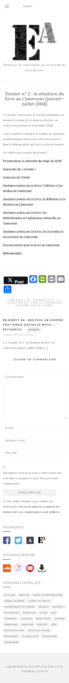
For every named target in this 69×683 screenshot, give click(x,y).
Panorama (11, 624)
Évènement (11, 642)
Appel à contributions (47, 595)
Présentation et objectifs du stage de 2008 (32, 161)
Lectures (26, 618)
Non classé (43, 618)
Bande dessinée (14, 601)
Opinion (60, 618)
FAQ (53, 612)
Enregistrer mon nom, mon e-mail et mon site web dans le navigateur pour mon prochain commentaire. (32, 478)
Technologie (30, 636)
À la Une (9, 595)
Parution (27, 624)
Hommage (10, 618)
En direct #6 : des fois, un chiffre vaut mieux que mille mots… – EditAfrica (33, 325)
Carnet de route (39, 601)
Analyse (24, 595)
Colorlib (58, 666)
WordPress (42, 671)
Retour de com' (14, 630)
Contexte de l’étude (16, 177)
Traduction (49, 636)
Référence (11, 636)
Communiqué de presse (19, 607)
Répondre (33, 329)
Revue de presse (39, 630)
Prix (54, 624)
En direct (58, 607)
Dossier (43, 607)
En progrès (11, 612)
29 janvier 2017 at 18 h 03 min (18, 334)
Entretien (29, 612)
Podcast (42, 624)
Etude (43, 612)
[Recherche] (63, 6)
